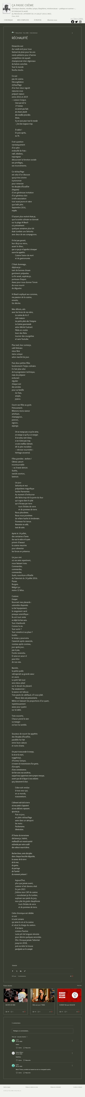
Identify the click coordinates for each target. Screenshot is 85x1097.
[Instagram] (80, 21)
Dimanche (14, 965)
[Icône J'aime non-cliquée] (17, 1048)
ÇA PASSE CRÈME (23, 5)
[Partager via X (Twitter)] (16, 971)
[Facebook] (72, 21)
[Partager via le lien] (25, 971)
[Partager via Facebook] (12, 971)
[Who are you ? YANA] (43, 995)
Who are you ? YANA (39, 1005)
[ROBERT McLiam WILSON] (69, 995)
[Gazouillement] (76, 21)
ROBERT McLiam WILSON (67, 1005)
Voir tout (79, 985)
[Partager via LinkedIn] (20, 971)
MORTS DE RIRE (10, 1005)
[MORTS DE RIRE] (16, 995)
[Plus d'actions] (72, 33)
